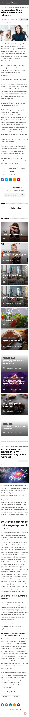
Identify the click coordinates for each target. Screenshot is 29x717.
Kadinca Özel (5, 19)
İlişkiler (16, 377)
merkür (5, 700)
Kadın (5, 231)
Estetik (5, 424)
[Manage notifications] (25, 713)
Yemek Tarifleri (12, 337)
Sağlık (5, 400)
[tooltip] (2, 179)
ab (3, 168)
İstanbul (22, 168)
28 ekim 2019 (6, 696)
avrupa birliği (12, 168)
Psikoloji (6, 377)
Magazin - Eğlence (13, 251)
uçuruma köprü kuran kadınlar (10, 174)
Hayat (13, 357)
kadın (4, 171)
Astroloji (16, 696)
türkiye (12, 171)
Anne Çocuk (6, 357)
